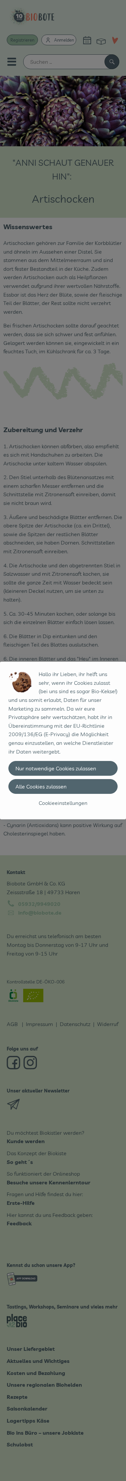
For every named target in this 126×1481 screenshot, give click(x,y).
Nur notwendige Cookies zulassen (55, 768)
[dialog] (63, 740)
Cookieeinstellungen (63, 803)
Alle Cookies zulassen (41, 786)
